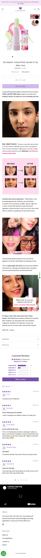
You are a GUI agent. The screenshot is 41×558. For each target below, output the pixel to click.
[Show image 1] (12, 56)
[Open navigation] (3, 9)
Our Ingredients (7, 538)
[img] (6, 391)
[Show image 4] (18, 56)
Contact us (5, 541)
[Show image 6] (22, 56)
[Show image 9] (28, 56)
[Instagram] (3, 524)
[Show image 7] (24, 56)
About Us (5, 535)
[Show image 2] (14, 56)
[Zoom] (37, 17)
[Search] (35, 9)
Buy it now (20, 86)
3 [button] (21, 480)
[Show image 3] (16, 56)
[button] (12, 365)
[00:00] (20, 33)
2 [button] (18, 480)
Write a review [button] (20, 379)
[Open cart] (38, 9)
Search (4, 545)
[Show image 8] (26, 56)
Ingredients (5, 339)
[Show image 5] (20, 56)
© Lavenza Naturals (21, 553)
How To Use (5, 345)
